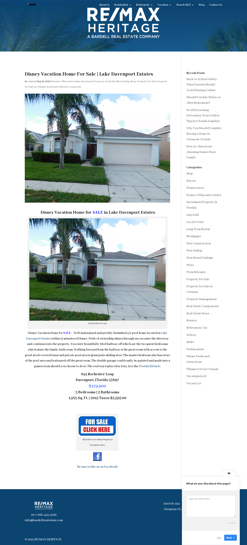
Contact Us (215, 5)
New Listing (122, 81)
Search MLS (183, 5)
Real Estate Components (202, 306)
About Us (104, 5)
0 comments (74, 86)
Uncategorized (196, 376)
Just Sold (192, 215)
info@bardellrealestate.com (44, 520)
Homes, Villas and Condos (66, 81)
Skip (219, 537)
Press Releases (195, 272)
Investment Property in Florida (98, 81)
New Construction (198, 243)
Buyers (191, 181)
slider (190, 342)
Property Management (201, 299)
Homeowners (195, 188)
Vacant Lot (193, 383)
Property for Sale (146, 81)
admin (31, 81)
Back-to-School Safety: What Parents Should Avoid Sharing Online (202, 84)
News (133, 81)
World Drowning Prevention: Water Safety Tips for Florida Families (203, 115)
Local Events (194, 222)
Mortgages (193, 236)
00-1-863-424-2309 (44, 515)
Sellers (191, 335)
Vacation (162, 5)
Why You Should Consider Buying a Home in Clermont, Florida (204, 133)
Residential (121, 5)
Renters (191, 320)
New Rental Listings (199, 258)
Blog (202, 5)
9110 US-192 (172, 504)
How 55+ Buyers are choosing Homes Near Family (201, 152)
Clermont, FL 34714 (176, 509)
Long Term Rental (198, 229)
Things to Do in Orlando (202, 369)
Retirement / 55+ (197, 328)
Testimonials (195, 349)
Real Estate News (56, 86)
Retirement (142, 5)
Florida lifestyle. (150, 366)
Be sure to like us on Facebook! (97, 467)
